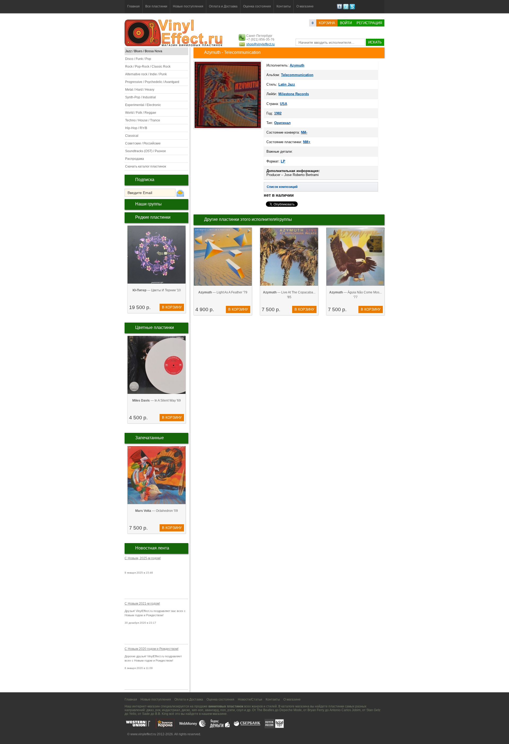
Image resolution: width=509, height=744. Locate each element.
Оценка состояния (257, 6)
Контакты (284, 6)
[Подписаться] (180, 193)
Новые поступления (188, 6)
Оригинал (282, 123)
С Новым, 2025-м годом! (143, 558)
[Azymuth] (228, 128)
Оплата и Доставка (223, 6)
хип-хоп (197, 710)
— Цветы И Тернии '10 (157, 290)
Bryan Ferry (316, 710)
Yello (132, 714)
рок (157, 710)
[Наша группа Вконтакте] (339, 8)
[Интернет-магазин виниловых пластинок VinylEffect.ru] (174, 45)
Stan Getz (373, 710)
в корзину (172, 307)
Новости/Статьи (250, 699)
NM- (304, 132)
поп (223, 710)
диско (186, 710)
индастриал (171, 710)
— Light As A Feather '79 (222, 292)
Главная (133, 6)
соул (239, 710)
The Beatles (265, 710)
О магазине (305, 6)
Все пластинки (156, 6)
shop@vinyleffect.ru (260, 44)
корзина (327, 23)
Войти (346, 23)
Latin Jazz (286, 84)
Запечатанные (149, 437)
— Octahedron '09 (156, 511)
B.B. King (161, 714)
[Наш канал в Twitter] (346, 8)
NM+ (306, 142)
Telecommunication (297, 75)
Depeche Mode (290, 710)
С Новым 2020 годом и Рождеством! (151, 649)
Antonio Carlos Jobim (345, 710)
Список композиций (282, 187)
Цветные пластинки (154, 327)
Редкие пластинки (152, 217)
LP (283, 161)
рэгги (231, 710)
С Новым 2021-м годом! (142, 603)
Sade (146, 714)
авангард (212, 710)
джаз (150, 710)
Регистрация (369, 23)
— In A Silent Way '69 (156, 400)
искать (375, 42)
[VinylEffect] (352, 8)
